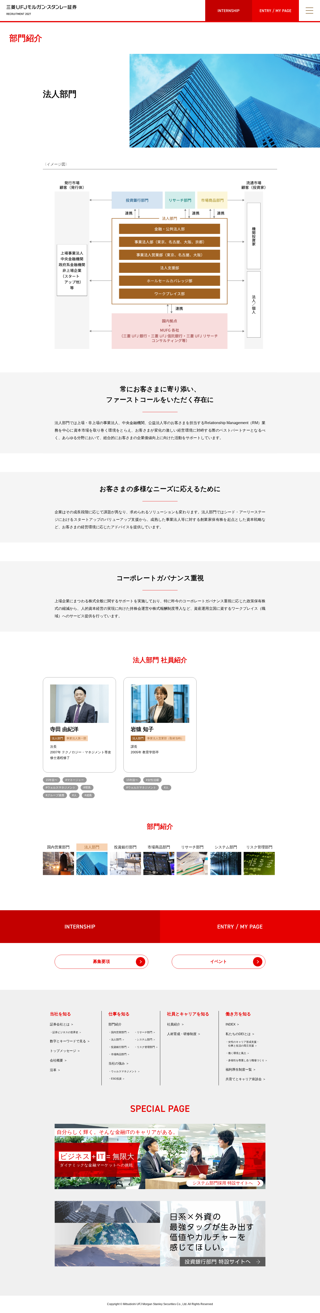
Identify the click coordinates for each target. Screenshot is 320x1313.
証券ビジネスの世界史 (65, 1032)
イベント (218, 961)
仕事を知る (119, 1014)
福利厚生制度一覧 (239, 1069)
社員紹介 (173, 1024)
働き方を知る (238, 1014)
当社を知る (60, 1014)
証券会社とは (60, 1024)
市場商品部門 (119, 1054)
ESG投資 (116, 1078)
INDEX (230, 1024)
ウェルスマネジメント (124, 1071)
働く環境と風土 (237, 1053)
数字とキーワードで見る (68, 1041)
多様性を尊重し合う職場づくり (246, 1060)
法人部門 (116, 1039)
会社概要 (56, 1060)
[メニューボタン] (309, 10)
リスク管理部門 (146, 1047)
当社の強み (116, 1063)
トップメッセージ (63, 1051)
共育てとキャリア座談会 (244, 1079)
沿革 (53, 1070)
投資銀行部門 (119, 1047)
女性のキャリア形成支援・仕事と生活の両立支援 (243, 1043)
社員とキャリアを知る (188, 1014)
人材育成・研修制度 (182, 1034)
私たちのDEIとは (238, 1034)
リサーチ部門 (144, 1032)
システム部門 (144, 1039)
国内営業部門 (119, 1032)
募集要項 (101, 961)
